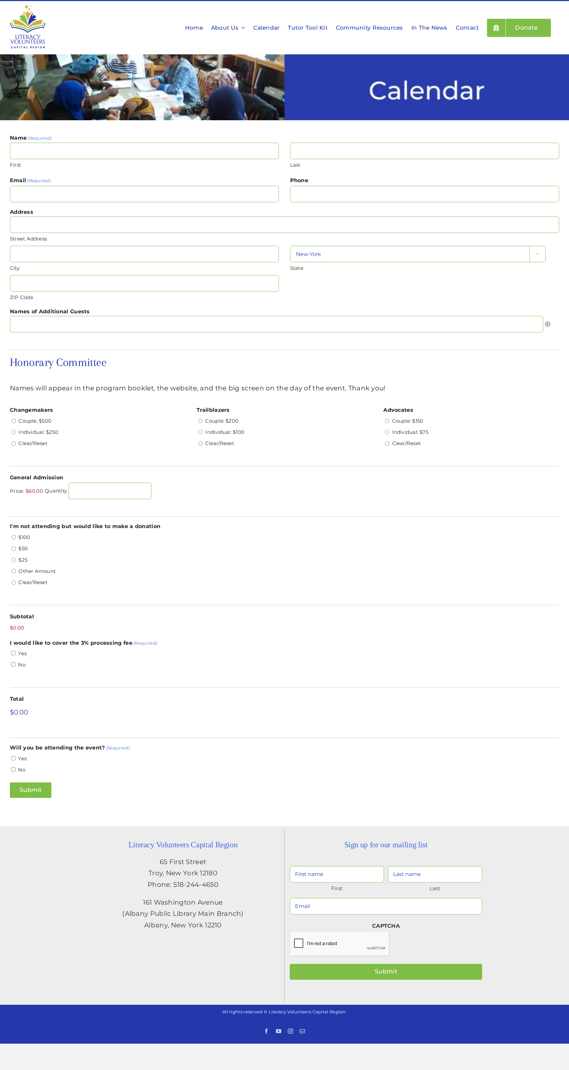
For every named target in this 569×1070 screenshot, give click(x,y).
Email (30, 180)
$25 (22, 560)
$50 (23, 548)
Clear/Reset (32, 443)
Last (295, 165)
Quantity (56, 491)
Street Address (28, 239)
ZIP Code (21, 297)
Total (17, 699)
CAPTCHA (386, 926)
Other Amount (37, 571)
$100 (24, 537)
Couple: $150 (407, 421)
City (14, 268)
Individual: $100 (224, 432)
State (296, 268)
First (15, 165)
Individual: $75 (410, 432)
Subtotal (22, 616)
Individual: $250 (38, 432)
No (21, 665)
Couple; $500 (34, 421)
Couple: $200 (221, 421)
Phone (299, 180)
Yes (22, 653)
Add (547, 324)
